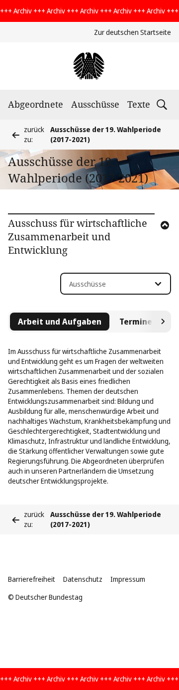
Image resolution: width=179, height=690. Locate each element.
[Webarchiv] (89, 66)
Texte (138, 104)
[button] (151, 238)
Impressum (127, 579)
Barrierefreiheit (31, 579)
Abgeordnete (35, 104)
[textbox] (109, 284)
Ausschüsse (95, 104)
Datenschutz (82, 579)
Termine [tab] (135, 321)
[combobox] (115, 284)
